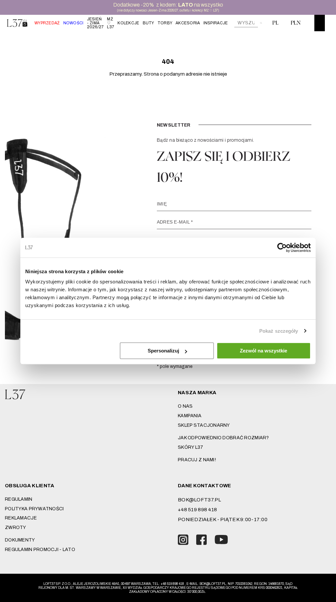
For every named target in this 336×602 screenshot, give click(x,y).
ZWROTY (15, 527)
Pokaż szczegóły (278, 331)
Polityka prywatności (34, 508)
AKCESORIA (188, 23)
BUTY (148, 23)
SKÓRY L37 (190, 447)
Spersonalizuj (163, 350)
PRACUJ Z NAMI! (197, 459)
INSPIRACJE (215, 23)
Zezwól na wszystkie (263, 350)
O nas (185, 406)
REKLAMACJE (21, 518)
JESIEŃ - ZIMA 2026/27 (95, 23)
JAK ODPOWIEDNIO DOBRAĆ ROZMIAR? (223, 437)
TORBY (165, 23)
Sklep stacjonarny (204, 425)
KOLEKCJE (128, 23)
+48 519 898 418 (197, 509)
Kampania (189, 415)
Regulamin (18, 499)
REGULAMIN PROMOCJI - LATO (40, 549)
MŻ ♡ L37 (110, 23)
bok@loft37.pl (199, 499)
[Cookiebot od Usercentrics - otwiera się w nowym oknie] (282, 248)
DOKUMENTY (20, 540)
